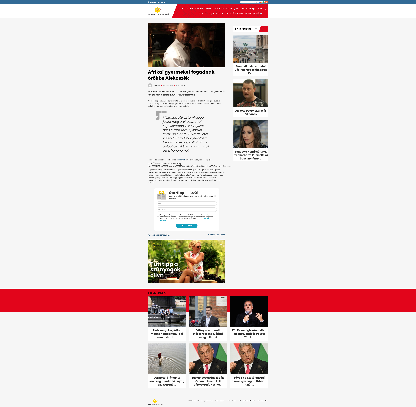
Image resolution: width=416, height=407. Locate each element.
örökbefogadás (163, 235)
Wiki (250, 13)
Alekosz (151, 235)
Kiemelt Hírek (168, 85)
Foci (206, 13)
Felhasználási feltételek (247, 401)
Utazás (192, 8)
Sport (201, 13)
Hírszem (209, 8)
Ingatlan (213, 13)
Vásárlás (184, 8)
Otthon (222, 13)
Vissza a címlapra (217, 235)
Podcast (243, 13)
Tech (228, 13)
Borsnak (181, 160)
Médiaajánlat (262, 401)
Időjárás (201, 8)
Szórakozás (219, 8)
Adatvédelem (231, 401)
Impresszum (219, 401)
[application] (186, 261)
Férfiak (235, 13)
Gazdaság (230, 8)
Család (244, 8)
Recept (252, 8)
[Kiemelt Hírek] (160, 11)
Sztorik (259, 8)
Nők (238, 8)
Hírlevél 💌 (257, 13)
